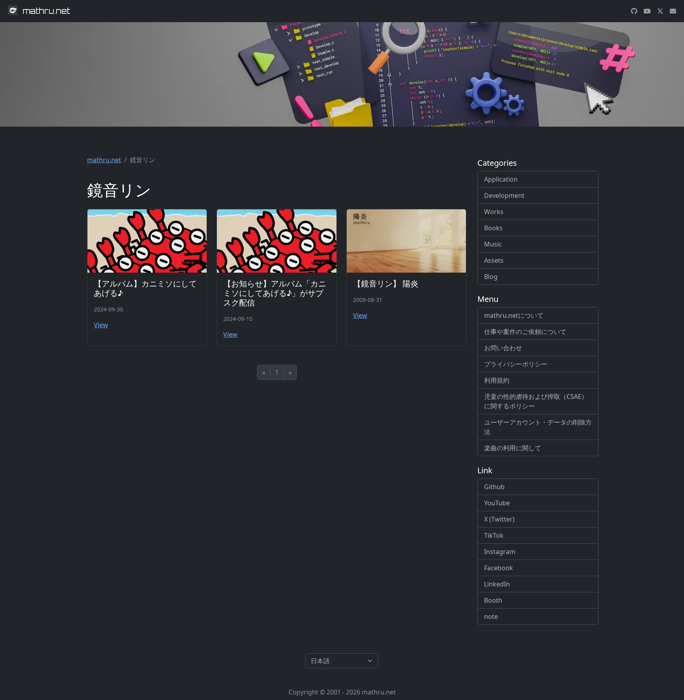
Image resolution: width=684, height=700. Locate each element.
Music (493, 244)
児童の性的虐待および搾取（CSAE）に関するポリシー (536, 401)
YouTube (497, 503)
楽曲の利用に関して (512, 448)
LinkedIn (497, 584)
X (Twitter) (499, 519)
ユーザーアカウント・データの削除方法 (538, 427)
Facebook (498, 567)
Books (493, 228)
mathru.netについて (513, 315)
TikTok (494, 535)
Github (494, 486)
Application (501, 179)
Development (504, 195)
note (491, 616)
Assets (494, 260)
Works (494, 211)
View (101, 325)
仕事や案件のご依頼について (525, 331)
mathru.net (104, 160)
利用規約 (496, 380)
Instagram (499, 551)
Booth (493, 600)
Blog (491, 276)
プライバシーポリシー (515, 364)
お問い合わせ (503, 347)
